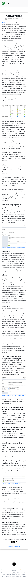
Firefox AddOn (15, 576)
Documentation (6, 574)
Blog (25, 573)
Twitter (13, 579)
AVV (18, 573)
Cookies (21, 573)
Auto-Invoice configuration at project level (13, 395)
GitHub (9, 579)
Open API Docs (14, 574)
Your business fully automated (10, 117)
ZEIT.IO (4, 22)
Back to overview (14, 547)
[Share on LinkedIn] (13, 542)
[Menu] (25, 3)
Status (19, 574)
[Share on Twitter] (25, 540)
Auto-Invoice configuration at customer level (13, 247)
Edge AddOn (23, 576)
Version (24, 574)
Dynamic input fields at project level (11, 483)
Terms (7, 573)
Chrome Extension (6, 576)
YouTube (18, 579)
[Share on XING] (14, 542)
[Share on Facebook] (16, 542)
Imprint (3, 573)
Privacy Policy (13, 573)
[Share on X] (11, 542)
